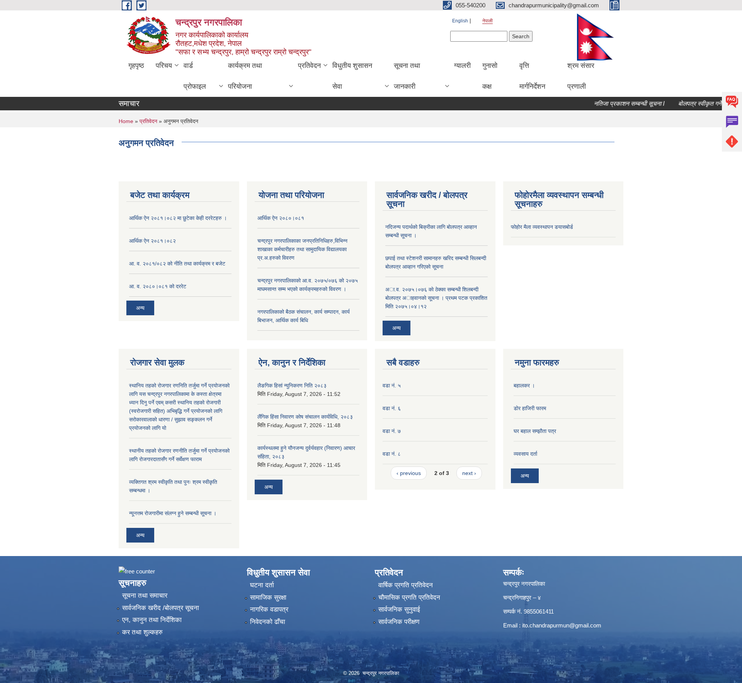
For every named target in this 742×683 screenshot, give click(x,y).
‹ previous (409, 473)
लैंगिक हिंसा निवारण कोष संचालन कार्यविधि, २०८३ (305, 417)
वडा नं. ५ (392, 385)
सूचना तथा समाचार (144, 595)
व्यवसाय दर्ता (525, 454)
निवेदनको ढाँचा (267, 622)
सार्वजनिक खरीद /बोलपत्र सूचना (160, 608)
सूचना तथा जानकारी (407, 76)
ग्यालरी (462, 65)
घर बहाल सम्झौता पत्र (535, 431)
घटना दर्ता (262, 585)
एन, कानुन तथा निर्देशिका (152, 620)
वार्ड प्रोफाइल (195, 76)
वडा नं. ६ (392, 408)
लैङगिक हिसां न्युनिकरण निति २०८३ (292, 385)
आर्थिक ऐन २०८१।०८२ (152, 241)
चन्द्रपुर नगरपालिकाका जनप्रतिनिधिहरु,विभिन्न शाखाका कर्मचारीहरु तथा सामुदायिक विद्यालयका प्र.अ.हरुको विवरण (302, 249)
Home (126, 121)
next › (469, 473)
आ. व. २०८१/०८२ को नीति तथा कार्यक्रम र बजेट (177, 263)
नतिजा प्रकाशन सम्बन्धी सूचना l (616, 103)
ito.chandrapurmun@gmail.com (561, 625)
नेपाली (487, 21)
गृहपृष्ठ (136, 65)
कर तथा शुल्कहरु (142, 632)
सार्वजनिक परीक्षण (398, 622)
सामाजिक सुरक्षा (268, 597)
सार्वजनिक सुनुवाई (399, 609)
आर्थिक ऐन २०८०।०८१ (280, 218)
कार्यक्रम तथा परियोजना (245, 76)
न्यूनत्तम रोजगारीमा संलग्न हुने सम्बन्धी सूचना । (172, 513)
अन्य (140, 308)
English (460, 21)
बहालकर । (524, 385)
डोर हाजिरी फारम (530, 408)
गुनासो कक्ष (489, 76)
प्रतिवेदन (309, 65)
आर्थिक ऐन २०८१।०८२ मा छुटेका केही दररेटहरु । (178, 218)
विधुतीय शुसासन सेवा (352, 76)
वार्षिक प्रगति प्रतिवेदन (405, 585)
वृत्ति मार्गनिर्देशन (532, 76)
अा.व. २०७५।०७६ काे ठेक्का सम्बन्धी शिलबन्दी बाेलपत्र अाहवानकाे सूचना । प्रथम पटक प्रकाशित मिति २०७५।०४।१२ (436, 297)
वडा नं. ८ (392, 454)
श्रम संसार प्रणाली (580, 76)
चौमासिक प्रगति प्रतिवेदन (409, 597)
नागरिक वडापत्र (269, 609)
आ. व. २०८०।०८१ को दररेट (157, 286)
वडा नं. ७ (392, 431)
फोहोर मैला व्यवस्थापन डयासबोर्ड (542, 227)
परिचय (164, 65)
